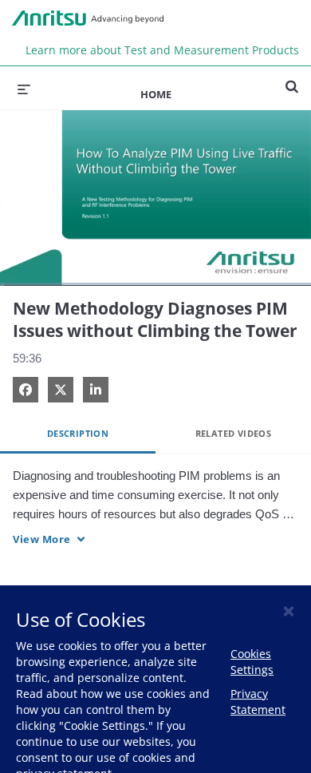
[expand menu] (24, 88)
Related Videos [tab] (233, 433)
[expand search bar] (292, 79)
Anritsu (87, 18)
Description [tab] (77, 433)
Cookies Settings (252, 661)
